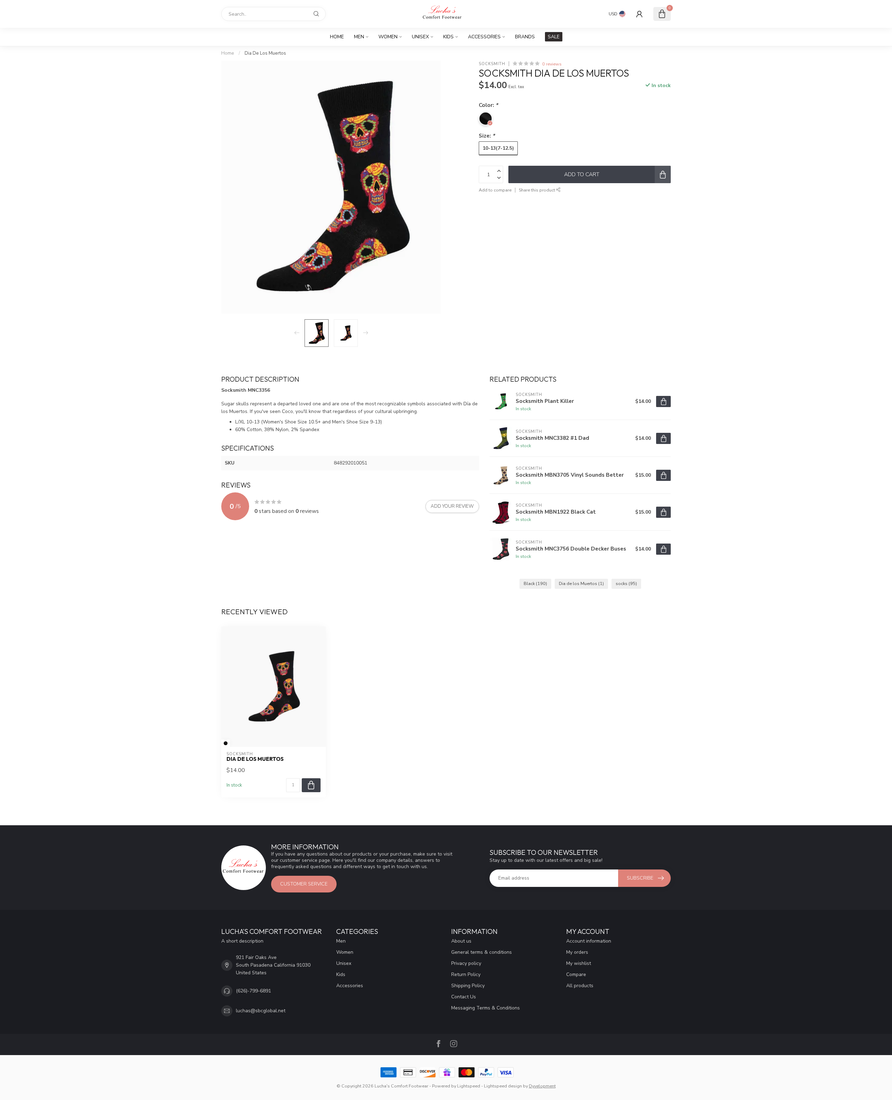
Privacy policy (466, 963)
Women (388, 36)
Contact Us (463, 996)
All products (579, 985)
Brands (525, 36)
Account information (588, 941)
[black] (226, 743)
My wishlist (578, 963)
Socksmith (492, 64)
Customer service (304, 884)
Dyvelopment (542, 1086)
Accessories (484, 36)
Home (337, 36)
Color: (488, 105)
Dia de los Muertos (581, 583)
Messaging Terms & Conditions (485, 1008)
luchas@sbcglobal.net (260, 1010)
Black (535, 583)
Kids (448, 36)
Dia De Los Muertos (265, 53)
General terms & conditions (481, 952)
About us (461, 941)
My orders (577, 952)
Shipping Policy (468, 985)
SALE (554, 36)
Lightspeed (468, 1086)
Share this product (537, 190)
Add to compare (495, 190)
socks (626, 583)
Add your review (452, 506)
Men (359, 36)
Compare (576, 974)
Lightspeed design (503, 1086)
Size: (487, 135)
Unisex (420, 36)
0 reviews (552, 64)
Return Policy (465, 974)
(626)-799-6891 (253, 991)
